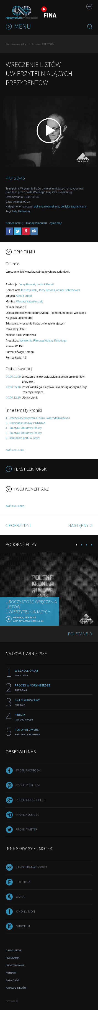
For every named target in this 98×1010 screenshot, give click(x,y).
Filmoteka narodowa (31, 867)
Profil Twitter (26, 829)
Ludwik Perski (45, 284)
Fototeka (23, 882)
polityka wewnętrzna (46, 206)
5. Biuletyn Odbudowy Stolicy (24, 433)
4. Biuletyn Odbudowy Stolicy (24, 428)
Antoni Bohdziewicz (68, 290)
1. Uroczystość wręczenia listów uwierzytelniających (38, 418)
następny (78, 525)
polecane (78, 633)
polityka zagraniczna (73, 206)
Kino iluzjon (25, 911)
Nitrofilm (23, 926)
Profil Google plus (30, 800)
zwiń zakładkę (15, 450)
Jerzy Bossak (27, 284)
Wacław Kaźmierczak (29, 301)
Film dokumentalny (16, 44)
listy (14, 211)
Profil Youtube (27, 815)
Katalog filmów (16, 988)
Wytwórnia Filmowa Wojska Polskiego (43, 340)
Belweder (24, 211)
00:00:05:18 (13, 387)
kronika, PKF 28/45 (43, 44)
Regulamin (12, 958)
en (89, 6)
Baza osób (12, 980)
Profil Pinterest (28, 785)
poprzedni (20, 525)
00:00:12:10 (13, 397)
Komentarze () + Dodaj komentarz (26, 223)
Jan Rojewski (29, 290)
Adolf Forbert (24, 295)
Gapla (20, 897)
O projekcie (14, 950)
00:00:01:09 (13, 376)
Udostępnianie (15, 965)
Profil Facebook (28, 770)
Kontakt (11, 973)
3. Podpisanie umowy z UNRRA (25, 423)
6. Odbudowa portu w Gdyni (23, 438)
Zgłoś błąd (55, 223)
